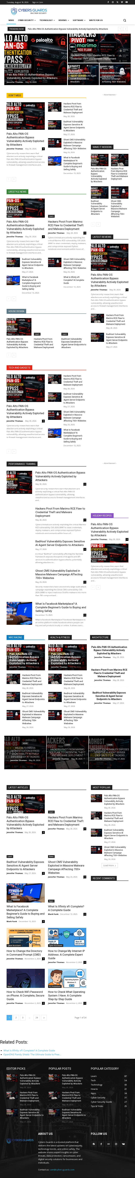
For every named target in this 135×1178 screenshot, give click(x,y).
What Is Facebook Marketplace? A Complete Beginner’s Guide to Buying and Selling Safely (73, 163)
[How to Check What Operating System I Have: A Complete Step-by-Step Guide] (67, 978)
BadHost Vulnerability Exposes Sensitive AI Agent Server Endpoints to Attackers (99, 207)
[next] (125, 29)
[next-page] (14, 179)
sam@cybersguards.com (62, 1169)
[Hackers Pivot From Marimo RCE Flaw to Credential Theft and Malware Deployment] (99, 48)
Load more (108, 865)
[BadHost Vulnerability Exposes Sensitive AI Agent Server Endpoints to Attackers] (83, 74)
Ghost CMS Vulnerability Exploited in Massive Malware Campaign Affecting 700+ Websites (119, 209)
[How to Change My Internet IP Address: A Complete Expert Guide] (67, 937)
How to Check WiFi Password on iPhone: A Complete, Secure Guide (25, 995)
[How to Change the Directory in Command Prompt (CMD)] (26, 937)
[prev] (120, 29)
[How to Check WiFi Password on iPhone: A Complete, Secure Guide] (26, 978)
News (10, 70)
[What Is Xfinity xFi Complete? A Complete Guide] (54, 280)
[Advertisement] (89, 11)
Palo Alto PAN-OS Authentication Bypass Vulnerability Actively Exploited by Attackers (68, 29)
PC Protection (55, 986)
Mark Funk (12, 921)
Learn (74, 51)
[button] (124, 20)
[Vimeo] (122, 2)
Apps (10, 901)
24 (37, 1017)
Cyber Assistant (14, 945)
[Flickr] (108, 1144)
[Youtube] (126, 2)
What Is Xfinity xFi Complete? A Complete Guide (74, 280)
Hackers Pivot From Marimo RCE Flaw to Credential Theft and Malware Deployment (65, 225)
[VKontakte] (123, 1144)
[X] (117, 2)
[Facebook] (108, 2)
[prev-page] (9, 179)
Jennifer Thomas (15, 148)
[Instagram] (113, 2)
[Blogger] (94, 1144)
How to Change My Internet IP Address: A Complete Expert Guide (66, 954)
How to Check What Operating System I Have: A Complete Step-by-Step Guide (66, 995)
